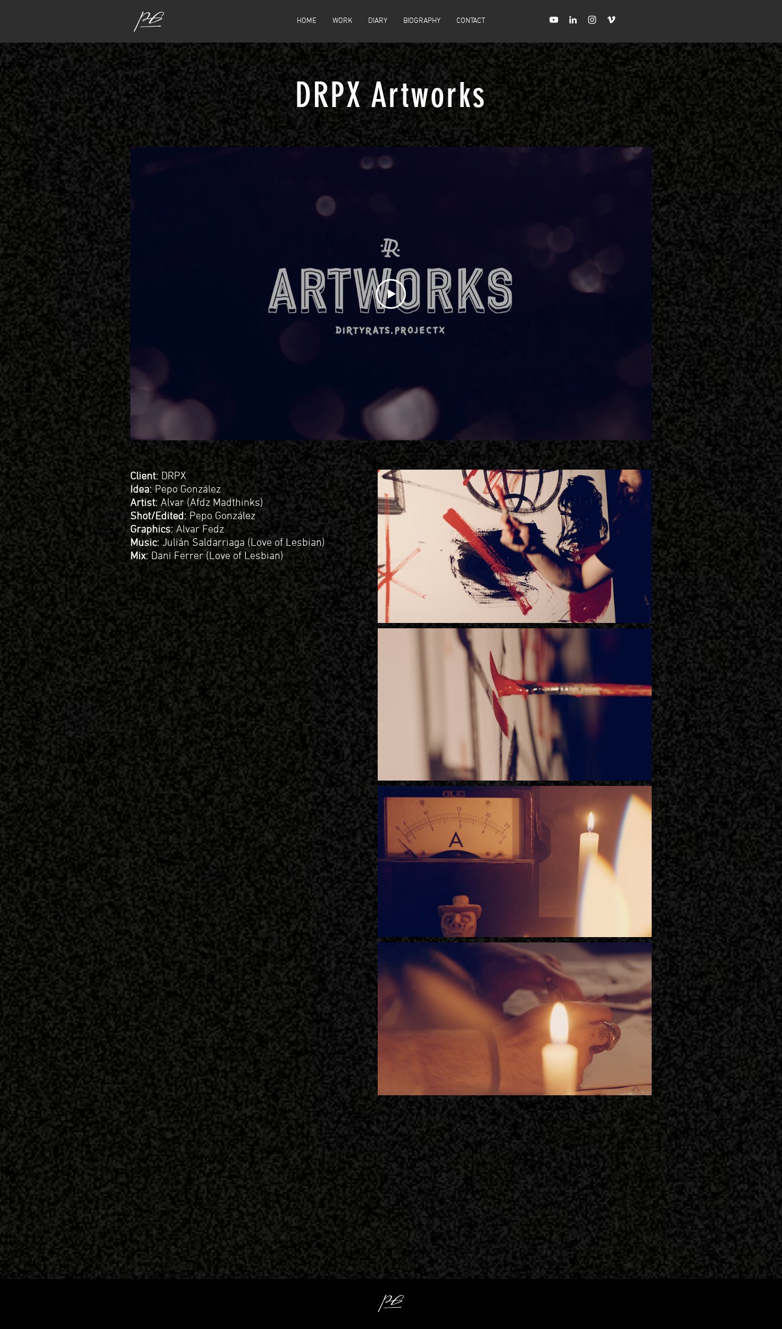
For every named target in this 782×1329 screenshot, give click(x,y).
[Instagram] (592, 19)
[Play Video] (391, 294)
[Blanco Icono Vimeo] (611, 19)
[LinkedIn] (573, 19)
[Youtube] (553, 19)
